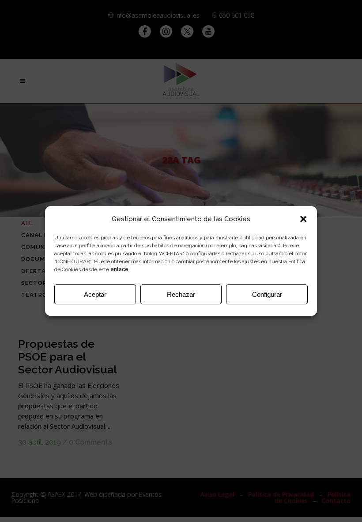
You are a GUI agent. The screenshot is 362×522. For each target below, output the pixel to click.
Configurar (267, 294)
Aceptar (95, 294)
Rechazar (181, 294)
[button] (303, 219)
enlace (119, 269)
